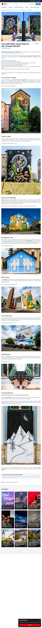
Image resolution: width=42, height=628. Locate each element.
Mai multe (21, 550)
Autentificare (31, 4)
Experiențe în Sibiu (9, 10)
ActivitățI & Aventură (19, 7)
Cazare (26, 7)
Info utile (10, 7)
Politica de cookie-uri (36, 622)
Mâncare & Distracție (35, 7)
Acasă (4, 10)
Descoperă (4, 7)
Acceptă (29, 624)
